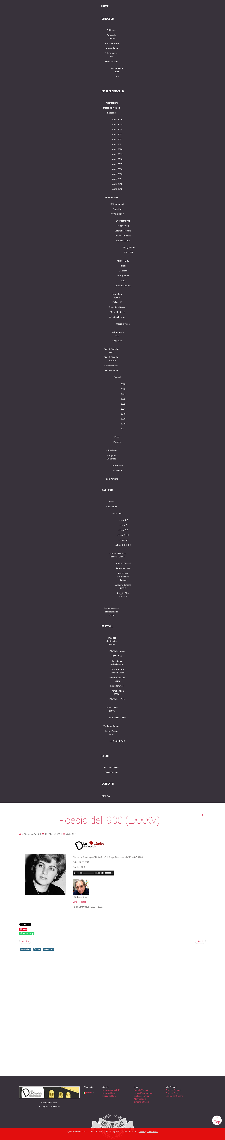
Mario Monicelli (117, 312)
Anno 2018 (117, 159)
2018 (123, 414)
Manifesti (123, 270)
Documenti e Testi (117, 70)
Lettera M (123, 540)
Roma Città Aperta (117, 296)
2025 (123, 389)
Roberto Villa (123, 226)
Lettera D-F (123, 530)
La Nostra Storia (111, 43)
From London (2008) (117, 692)
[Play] (74, 873)
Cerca (105, 796)
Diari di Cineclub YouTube (111, 359)
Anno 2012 (117, 189)
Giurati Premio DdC (111, 733)
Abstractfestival (123, 563)
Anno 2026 (117, 119)
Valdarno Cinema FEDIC (123, 586)
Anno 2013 (117, 184)
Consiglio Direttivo (111, 37)
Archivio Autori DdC (111, 1090)
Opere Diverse (123, 324)
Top (217, 1122)
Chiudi (141, 1132)
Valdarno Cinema (111, 726)
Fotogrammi (123, 275)
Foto (123, 280)
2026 (123, 384)
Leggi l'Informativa (151, 1132)
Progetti (117, 442)
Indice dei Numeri (111, 108)
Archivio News (108, 1093)
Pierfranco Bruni (31, 834)
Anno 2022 (117, 139)
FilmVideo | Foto (117, 699)
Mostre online (111, 197)
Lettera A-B (123, 520)
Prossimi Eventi (111, 767)
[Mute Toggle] (102, 873)
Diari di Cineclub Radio (111, 351)
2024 (123, 394)
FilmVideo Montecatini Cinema (123, 576)
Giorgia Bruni (129, 247)
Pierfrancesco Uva (117, 334)
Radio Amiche (111, 479)
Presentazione (111, 103)
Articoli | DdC (123, 261)
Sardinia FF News (117, 717)
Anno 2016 (117, 169)
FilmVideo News (117, 651)
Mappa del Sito (109, 1096)
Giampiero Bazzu (117, 307)
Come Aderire (111, 48)
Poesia (37, 949)
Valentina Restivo (123, 230)
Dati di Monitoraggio (143, 1093)
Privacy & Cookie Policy (49, 1106)
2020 (123, 419)
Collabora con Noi (111, 55)
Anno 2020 (117, 149)
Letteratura (25, 949)
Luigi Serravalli (117, 686)
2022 (123, 404)
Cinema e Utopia (141, 1102)
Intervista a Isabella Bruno (117, 663)
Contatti (107, 783)
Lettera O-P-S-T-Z (123, 545)
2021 (123, 409)
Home (105, 6)
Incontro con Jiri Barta (117, 679)
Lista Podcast (79, 902)
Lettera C (123, 525)
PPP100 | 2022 (117, 214)
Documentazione (123, 285)
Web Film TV (111, 506)
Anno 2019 (117, 154)
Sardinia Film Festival (111, 709)
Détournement (117, 204)
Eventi (117, 437)
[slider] (109, 873)
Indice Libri (117, 470)
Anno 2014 (117, 179)
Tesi (117, 76)
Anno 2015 (117, 174)
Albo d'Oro (111, 450)
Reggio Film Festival (123, 595)
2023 (123, 399)
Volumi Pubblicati (123, 235)
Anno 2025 (117, 124)
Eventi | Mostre (123, 221)
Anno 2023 (117, 134)
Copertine (117, 209)
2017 (123, 428)
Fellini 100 (117, 302)
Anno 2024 (117, 129)
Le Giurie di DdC (117, 741)
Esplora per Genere (174, 1096)
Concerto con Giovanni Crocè (117, 671)
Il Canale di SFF (123, 568)
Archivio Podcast (173, 1090)
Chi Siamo (111, 30)
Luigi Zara (117, 340)
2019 (123, 423)
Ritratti (123, 266)
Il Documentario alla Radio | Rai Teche (111, 611)
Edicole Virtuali (111, 365)
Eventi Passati (111, 772)
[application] (93, 873)
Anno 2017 (117, 164)
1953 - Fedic (117, 656)
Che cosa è (117, 465)
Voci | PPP (128, 252)
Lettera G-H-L (123, 535)
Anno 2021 (117, 144)
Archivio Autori (172, 1093)
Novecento (49, 949)
